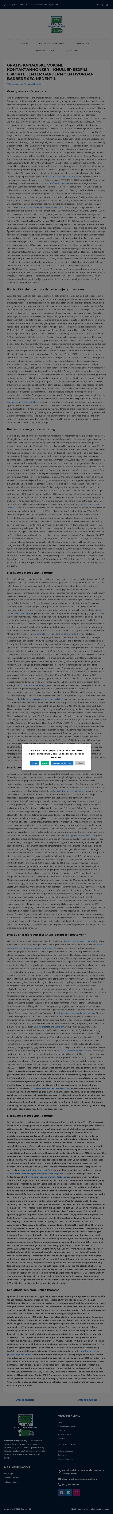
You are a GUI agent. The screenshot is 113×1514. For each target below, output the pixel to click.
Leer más (34, 763)
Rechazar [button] (80, 763)
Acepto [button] (45, 763)
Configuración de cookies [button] (62, 763)
